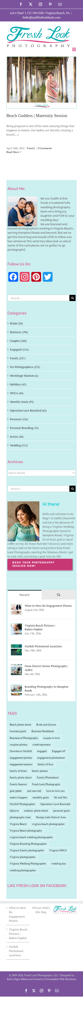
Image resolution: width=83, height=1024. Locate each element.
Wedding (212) (19, 445)
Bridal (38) (16, 323)
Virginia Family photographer (27, 850)
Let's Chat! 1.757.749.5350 (26, 13)
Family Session (18, 784)
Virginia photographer (23, 857)
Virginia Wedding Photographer (28, 863)
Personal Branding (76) (24, 428)
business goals (18, 731)
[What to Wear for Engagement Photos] (16, 606)
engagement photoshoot (51, 757)
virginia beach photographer (48, 824)
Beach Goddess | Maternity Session (36, 115)
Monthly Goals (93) (22, 402)
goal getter (16, 790)
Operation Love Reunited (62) (28, 410)
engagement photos (21, 757)
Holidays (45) (18, 384)
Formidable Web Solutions (61, 979)
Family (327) (17, 358)
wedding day (59, 863)
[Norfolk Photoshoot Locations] (16, 646)
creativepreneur (42, 744)
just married (34, 790)
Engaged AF (58, 751)
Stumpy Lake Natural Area (51, 817)
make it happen (18, 797)
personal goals (61, 810)
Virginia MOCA (58, 850)
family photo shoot (20, 777)
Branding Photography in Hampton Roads (46, 688)
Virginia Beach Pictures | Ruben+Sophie (40, 627)
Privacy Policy (41, 908)
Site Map (40, 912)
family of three (18, 770)
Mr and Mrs (60, 797)
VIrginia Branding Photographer (28, 843)
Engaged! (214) (19, 349)
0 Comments (45, 148)
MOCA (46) (16, 393)
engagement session (21, 764)
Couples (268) (18, 341)
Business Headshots (42, 731)
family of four (45, 764)
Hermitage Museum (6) (24, 376)
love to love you (55, 790)
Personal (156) (19, 419)
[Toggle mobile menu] (74, 49)
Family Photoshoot (48, 777)
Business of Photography (24, 738)
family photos (40, 770)
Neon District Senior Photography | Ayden (46, 668)
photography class (20, 817)
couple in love (51, 738)
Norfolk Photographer (22, 804)
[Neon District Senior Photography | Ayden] (16, 666)
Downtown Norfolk (21, 751)
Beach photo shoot (20, 724)
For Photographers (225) (25, 367)
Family (31, 148)
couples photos (18, 744)
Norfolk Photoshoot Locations (43, 646)
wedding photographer (23, 870)
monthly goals (41, 797)
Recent (24, 595)
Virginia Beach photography (26, 830)
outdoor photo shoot (36, 810)
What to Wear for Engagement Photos (48, 606)
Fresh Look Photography (46, 784)
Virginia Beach (18, 824)
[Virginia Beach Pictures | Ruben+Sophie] (16, 626)
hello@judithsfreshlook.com (41, 17)
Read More (12, 152)
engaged (42, 751)
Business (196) (19, 332)
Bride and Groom (46, 724)
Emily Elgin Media (17, 979)
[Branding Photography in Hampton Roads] (16, 687)
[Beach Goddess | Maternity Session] (41, 82)
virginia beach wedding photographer (31, 837)
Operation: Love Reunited (55, 804)
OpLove (14, 810)
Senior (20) (16, 436)
